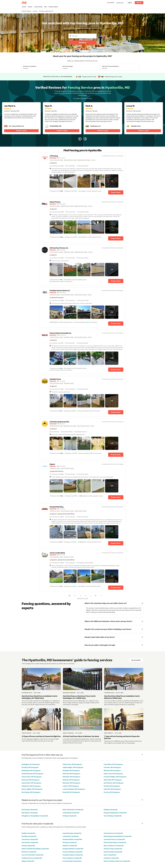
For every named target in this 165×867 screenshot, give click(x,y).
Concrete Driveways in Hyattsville (114, 839)
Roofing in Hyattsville (28, 833)
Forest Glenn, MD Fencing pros (113, 764)
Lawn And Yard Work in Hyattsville (32, 855)
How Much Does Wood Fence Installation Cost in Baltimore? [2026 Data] (122, 697)
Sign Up (139, 2)
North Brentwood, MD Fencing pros (32, 774)
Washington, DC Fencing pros (31, 764)
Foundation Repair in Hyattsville (73, 855)
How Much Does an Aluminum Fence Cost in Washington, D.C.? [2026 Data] (79, 697)
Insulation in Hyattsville (111, 858)
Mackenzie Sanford (69, 692)
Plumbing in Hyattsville (29, 836)
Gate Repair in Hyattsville (30, 813)
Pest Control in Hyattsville (30, 842)
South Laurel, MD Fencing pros (113, 774)
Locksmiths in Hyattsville (71, 836)
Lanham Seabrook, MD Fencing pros (74, 789)
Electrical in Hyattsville (29, 852)
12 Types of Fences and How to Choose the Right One (41, 736)
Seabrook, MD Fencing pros (71, 780)
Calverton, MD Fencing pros (112, 767)
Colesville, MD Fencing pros (112, 789)
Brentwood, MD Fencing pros (30, 780)
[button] (56, 181)
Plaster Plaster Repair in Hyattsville (115, 842)
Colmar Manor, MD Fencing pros (32, 777)
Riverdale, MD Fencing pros (30, 767)
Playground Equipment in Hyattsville (115, 813)
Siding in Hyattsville (28, 861)
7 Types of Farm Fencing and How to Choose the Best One (122, 737)
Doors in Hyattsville (110, 855)
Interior (24, 7)
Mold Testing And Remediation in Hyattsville (117, 836)
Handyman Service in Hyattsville (32, 858)
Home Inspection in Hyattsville (72, 858)
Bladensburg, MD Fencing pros (31, 770)
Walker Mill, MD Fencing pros (113, 780)
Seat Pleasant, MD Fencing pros (113, 783)
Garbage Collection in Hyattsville (73, 849)
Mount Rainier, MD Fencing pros (31, 783)
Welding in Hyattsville (110, 810)
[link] (6, 126)
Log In (130, 2)
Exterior (30, 7)
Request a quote (21, 130)
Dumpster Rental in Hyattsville (72, 839)
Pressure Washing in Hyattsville (72, 852)
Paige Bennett (108, 733)
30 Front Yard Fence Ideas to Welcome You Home (81, 736)
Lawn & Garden (38, 7)
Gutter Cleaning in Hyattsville (113, 852)
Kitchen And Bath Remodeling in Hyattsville (35, 849)
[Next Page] (101, 596)
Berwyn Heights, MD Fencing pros (32, 789)
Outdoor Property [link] (26, 11)
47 (95, 595)
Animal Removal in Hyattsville (113, 833)
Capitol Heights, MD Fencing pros (73, 767)
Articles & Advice (53, 7)
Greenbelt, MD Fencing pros (71, 770)
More (45, 7)
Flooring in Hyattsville (69, 842)
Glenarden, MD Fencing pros (71, 783)
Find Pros (82, 42)
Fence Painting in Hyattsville (113, 816)
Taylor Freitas (26, 733)
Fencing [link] (35, 11)
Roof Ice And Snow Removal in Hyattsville (117, 861)
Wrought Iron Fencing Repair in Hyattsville (35, 816)
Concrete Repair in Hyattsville (72, 861)
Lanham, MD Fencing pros (71, 786)
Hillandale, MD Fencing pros (71, 777)
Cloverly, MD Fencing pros (112, 792)
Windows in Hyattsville (70, 846)
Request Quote (116, 192)
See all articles (136, 660)
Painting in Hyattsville (69, 816)
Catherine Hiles (27, 692)
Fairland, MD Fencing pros (112, 786)
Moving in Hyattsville (28, 846)
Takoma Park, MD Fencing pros (72, 764)
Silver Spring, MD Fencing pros (31, 792)
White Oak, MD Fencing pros (71, 774)
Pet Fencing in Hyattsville (30, 810)
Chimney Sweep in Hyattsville (113, 849)
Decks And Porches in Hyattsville (73, 810)
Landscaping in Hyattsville (71, 813)
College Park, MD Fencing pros (31, 786)
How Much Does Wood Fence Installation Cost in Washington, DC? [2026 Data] (39, 697)
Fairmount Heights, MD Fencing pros (115, 777)
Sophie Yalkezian (68, 733)
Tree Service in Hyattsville (30, 839)
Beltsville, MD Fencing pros (112, 770)
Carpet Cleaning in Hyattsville (72, 833)
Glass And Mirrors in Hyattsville (114, 846)
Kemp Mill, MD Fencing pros (71, 792)
